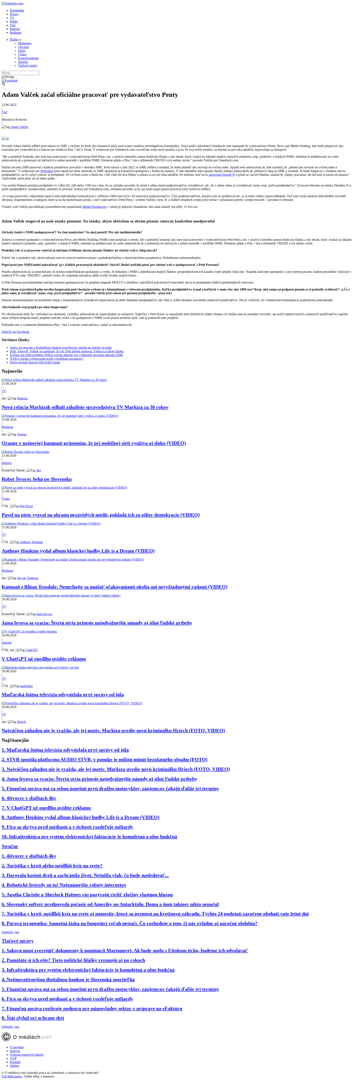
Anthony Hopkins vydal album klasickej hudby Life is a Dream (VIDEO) (78, 550)
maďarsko (26, 686)
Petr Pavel (26, 506)
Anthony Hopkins (31, 542)
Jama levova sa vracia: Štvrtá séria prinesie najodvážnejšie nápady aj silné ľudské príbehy (97, 622)
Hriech (21, 721)
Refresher (47, 171)
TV (12, 18)
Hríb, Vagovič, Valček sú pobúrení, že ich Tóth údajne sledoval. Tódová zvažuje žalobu (67, 351)
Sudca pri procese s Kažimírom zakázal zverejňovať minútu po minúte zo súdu (61, 347)
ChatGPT (31, 650)
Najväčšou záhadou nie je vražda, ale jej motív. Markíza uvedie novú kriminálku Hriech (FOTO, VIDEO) (113, 730)
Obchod (23, 47)
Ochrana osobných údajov (27, 1054)
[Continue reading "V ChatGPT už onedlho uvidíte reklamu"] (29, 631)
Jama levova (44, 614)
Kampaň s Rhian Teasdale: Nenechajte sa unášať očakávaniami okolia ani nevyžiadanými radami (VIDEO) (114, 586)
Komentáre (17, 10)
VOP (13, 1058)
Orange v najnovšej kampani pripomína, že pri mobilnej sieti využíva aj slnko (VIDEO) (94, 443)
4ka (38, 470)
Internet (15, 29)
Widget (14, 1065)
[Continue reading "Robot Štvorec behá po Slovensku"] (25, 452)
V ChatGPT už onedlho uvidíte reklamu (44, 658)
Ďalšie (14, 39)
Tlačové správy (28, 65)
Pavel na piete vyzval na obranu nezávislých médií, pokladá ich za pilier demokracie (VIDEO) (101, 514)
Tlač (13, 25)
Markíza (22, 398)
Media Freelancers (94, 206)
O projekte (17, 1047)
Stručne (23, 62)
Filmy (22, 50)
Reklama (15, 32)
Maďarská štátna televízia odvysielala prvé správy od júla (63, 694)
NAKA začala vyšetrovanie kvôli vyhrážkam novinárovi (46, 358)
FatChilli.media (12, 1076)
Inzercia (15, 1051)
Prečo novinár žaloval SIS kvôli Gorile (35, 362)
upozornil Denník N (222, 174)
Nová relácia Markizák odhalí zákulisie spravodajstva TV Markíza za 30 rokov (85, 407)
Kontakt (15, 1062)
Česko (22, 54)
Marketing (24, 43)
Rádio (14, 21)
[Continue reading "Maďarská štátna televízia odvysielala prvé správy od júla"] (40, 667)
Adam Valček (19, 127)
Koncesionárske (28, 58)
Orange (22, 434)
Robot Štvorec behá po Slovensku (37, 479)
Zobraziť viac (10, 932)
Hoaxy (14, 14)
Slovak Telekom (27, 578)
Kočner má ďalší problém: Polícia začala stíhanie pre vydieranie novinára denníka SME (66, 355)
